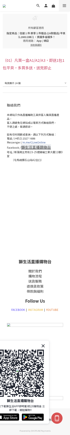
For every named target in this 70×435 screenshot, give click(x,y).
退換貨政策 (35, 286)
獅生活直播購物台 (36, 147)
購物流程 (35, 276)
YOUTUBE (52, 310)
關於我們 (35, 271)
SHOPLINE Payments (41, 430)
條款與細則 (35, 291)
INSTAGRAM (35, 310)
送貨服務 (35, 281)
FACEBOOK (18, 310)
